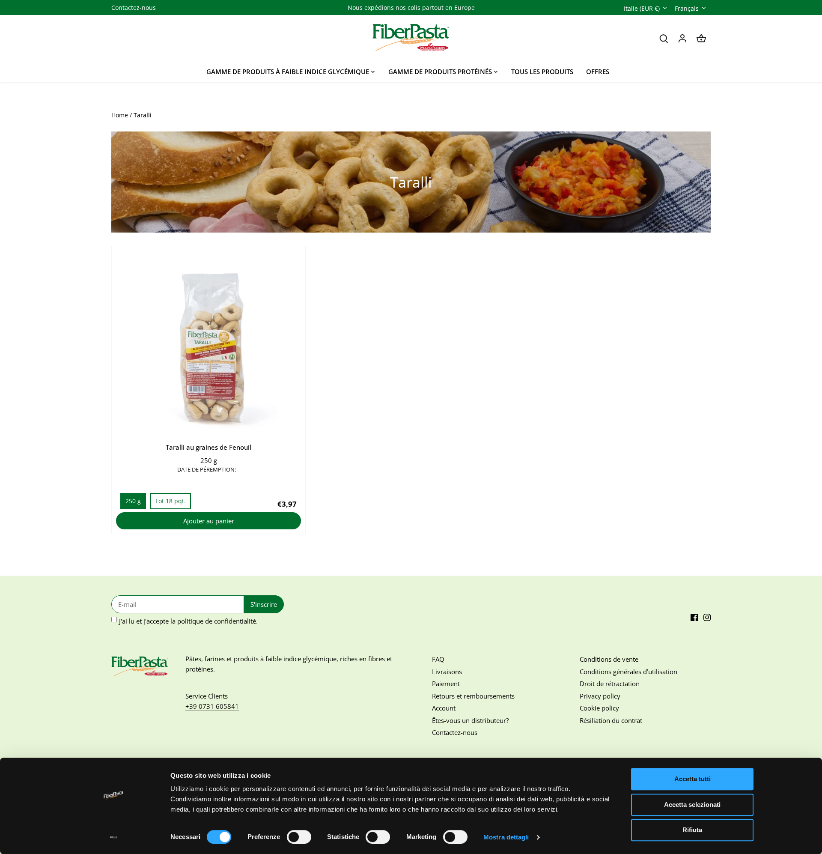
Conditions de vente (609, 659)
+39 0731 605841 (212, 706)
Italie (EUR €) (642, 8)
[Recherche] (663, 38)
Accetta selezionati (692, 804)
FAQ (438, 659)
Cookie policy (599, 708)
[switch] (299, 837)
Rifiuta (692, 829)
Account (444, 708)
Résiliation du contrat (611, 720)
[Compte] (682, 38)
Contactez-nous (133, 7)
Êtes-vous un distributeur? (470, 720)
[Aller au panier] (701, 38)
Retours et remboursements (473, 696)
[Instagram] (707, 616)
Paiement (446, 683)
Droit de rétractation (610, 683)
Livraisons (447, 671)
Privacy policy (600, 696)
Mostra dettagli (506, 837)
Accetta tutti (692, 778)
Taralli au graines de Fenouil (208, 447)
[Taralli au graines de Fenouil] (208, 343)
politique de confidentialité (216, 621)
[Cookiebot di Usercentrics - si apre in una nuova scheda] (113, 837)
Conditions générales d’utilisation (628, 671)
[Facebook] (694, 616)
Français (687, 8)
